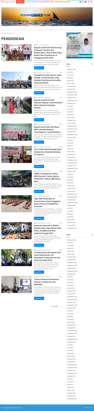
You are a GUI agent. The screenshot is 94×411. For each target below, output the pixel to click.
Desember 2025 (72, 92)
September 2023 (72, 168)
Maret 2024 (70, 151)
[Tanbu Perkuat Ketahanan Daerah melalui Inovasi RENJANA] (16, 284)
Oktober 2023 (71, 165)
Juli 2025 (70, 106)
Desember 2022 (72, 194)
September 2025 (72, 100)
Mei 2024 (70, 146)
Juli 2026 (70, 72)
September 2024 (72, 134)
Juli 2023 (70, 174)
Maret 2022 (70, 219)
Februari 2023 (71, 188)
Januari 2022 (71, 225)
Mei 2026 (70, 78)
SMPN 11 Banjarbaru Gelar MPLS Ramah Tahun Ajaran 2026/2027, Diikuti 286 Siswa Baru (47, 177)
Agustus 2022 (71, 205)
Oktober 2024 (71, 131)
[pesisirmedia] (47, 16)
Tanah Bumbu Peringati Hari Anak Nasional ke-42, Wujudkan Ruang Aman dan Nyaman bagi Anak (47, 256)
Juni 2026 (70, 75)
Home (4, 33)
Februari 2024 (71, 154)
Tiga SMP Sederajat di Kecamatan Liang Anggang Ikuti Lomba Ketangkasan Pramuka (47, 202)
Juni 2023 (70, 177)
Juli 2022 (70, 208)
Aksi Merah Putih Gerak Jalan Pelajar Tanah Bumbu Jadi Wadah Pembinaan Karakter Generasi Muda (47, 79)
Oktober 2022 (71, 200)
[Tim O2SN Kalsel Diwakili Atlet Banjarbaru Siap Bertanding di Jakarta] (16, 154)
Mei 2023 (70, 180)
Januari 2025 (71, 123)
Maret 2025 (70, 117)
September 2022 (72, 202)
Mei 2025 (70, 112)
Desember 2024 (72, 126)
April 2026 (70, 80)
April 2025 (70, 114)
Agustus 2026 (71, 69)
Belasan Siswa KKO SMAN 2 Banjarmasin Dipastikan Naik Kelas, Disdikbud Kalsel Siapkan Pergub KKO (47, 229)
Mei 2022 (70, 214)
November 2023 (72, 163)
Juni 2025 (70, 109)
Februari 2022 (71, 222)
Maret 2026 (70, 83)
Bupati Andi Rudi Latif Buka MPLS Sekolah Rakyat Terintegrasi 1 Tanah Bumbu (47, 129)
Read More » (39, 68)
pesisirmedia (38, 45)
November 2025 (72, 95)
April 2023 (70, 183)
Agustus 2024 (71, 137)
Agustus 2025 (71, 103)
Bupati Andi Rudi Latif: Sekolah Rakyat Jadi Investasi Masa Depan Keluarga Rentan (48, 104)
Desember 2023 (72, 160)
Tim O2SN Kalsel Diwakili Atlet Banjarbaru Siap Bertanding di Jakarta (48, 152)
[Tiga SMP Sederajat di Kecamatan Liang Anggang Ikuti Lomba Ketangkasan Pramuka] (16, 203)
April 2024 (70, 148)
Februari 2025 (71, 120)
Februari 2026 (71, 86)
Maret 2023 (70, 185)
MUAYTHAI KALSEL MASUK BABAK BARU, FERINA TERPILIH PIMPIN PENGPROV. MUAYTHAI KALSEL (53, 2)
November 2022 (72, 197)
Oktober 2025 (71, 97)
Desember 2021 (72, 228)
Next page (55, 306)
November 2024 (72, 129)
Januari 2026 (71, 89)
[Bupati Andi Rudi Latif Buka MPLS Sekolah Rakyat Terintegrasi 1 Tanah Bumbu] (16, 132)
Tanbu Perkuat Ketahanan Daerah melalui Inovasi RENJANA (46, 282)
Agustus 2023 (71, 171)
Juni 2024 (70, 143)
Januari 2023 (71, 191)
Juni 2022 (70, 211)
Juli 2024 (70, 140)
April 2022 (70, 217)
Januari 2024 (71, 157)
